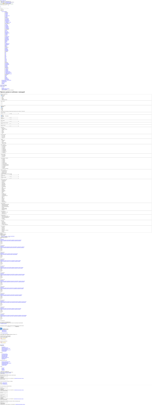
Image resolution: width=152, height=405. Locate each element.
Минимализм (4, 188)
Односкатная (3, 222)
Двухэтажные (7, 19)
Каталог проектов (4, 11)
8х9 (5, 55)
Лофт (2, 187)
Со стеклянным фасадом (5, 165)
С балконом (6, 70)
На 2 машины (4, 155)
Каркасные (6, 67)
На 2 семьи (6, 31)
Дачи (5, 76)
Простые (3, 231)
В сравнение (2, 239)
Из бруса (6, 65)
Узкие (6, 30)
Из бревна (6, 66)
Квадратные (6, 32)
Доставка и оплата (4, 81)
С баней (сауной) (4, 145)
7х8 (5, 54)
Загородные (6, 50)
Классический (7, 39)
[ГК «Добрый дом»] (3, 0)
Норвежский (3, 190)
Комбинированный (4, 99)
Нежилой (3, 137)
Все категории (7, 79)
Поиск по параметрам (4, 236)
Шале (6, 45)
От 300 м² (6, 16)
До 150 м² (6, 14)
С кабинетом (3, 148)
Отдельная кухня (4, 171)
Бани (2, 130)
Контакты (3, 83)
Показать (1, 233)
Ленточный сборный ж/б (5, 217)
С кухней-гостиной (4, 170)
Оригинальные (4, 142)
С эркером (6, 68)
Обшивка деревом (4, 208)
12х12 (6, 61)
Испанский (3, 185)
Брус (2, 97)
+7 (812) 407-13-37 (4, 383)
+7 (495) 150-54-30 (4, 382)
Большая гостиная (4, 172)
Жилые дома (3, 128)
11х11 (6, 60)
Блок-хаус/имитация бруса (5, 206)
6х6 (5, 52)
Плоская (3, 221)
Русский (3, 193)
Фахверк (3, 199)
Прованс (6, 41)
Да (2, 107)
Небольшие (6, 12)
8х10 (5, 56)
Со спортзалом (4, 152)
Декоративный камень (5, 205)
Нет (2, 108)
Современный (7, 44)
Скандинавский (7, 43)
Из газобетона (7, 63)
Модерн (6, 40)
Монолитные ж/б (4, 213)
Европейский (7, 38)
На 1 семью (3, 135)
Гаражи (3, 131)
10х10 (6, 59)
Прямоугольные (4, 143)
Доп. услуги (3, 82)
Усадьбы (6, 34)
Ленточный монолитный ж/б (6, 216)
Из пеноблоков (7, 64)
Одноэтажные (7, 18)
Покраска (3, 209)
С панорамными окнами (8, 73)
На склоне (3, 228)
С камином (3, 167)
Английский (6, 37)
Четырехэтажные (7, 20)
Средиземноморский (5, 195)
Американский (7, 36)
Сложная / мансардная (5, 224)
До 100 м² (6, 13)
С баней (6, 24)
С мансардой (7, 21)
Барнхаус (3, 200)
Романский (3, 201)
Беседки (6, 77)
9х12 (5, 58)
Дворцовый (3, 183)
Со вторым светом (7, 71)
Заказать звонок (2, 86)
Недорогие (6, 49)
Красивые (6, 48)
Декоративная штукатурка (5, 204)
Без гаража (6, 25)
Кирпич (3, 96)
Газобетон (3, 95)
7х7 (5, 53)
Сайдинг (3, 207)
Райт (5, 42)
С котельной (3, 146)
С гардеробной (7, 28)
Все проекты (7, 78)
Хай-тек (6, 46)
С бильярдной (4, 150)
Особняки (6, 33)
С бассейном (7, 26)
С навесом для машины (8, 72)
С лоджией (3, 161)
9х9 (5, 57)
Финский (3, 196)
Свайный (3, 218)
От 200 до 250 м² (7, 15)
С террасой (6, 69)
